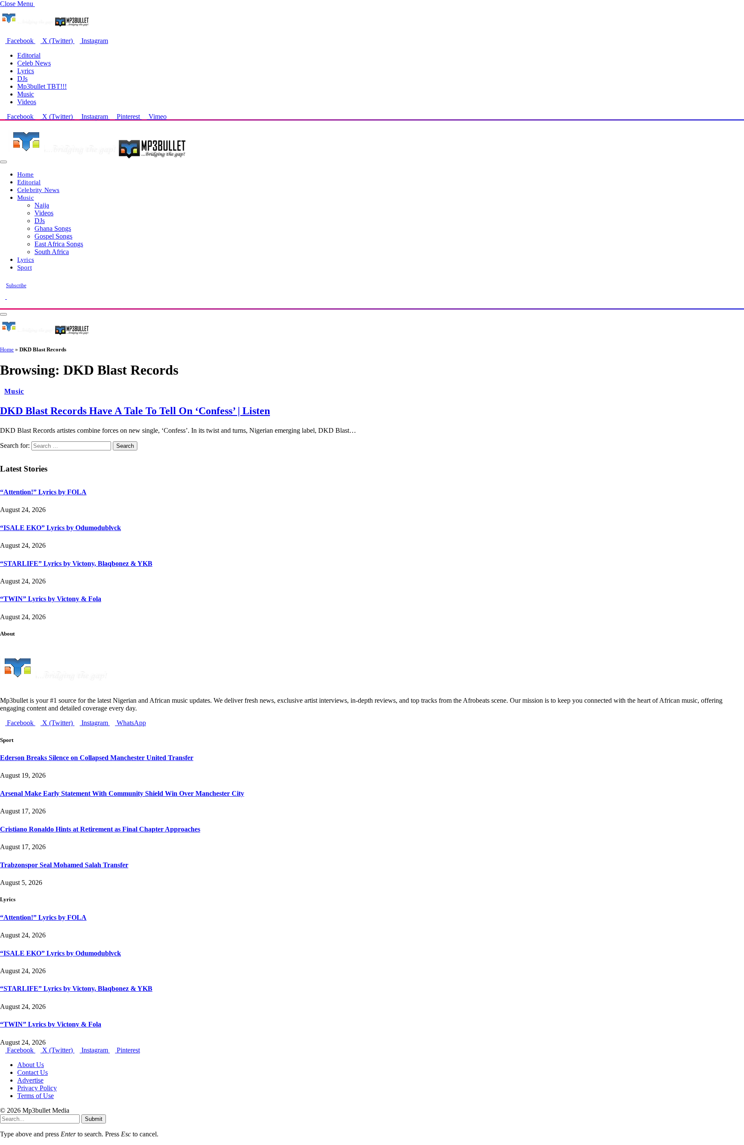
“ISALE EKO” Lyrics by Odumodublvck (60, 527)
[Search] (2, 304)
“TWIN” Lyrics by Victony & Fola (50, 598)
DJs (22, 78)
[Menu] (3, 162)
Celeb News (34, 63)
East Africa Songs (58, 244)
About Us (30, 1064)
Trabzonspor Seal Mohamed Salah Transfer (64, 865)
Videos (26, 102)
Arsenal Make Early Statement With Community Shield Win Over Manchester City (122, 793)
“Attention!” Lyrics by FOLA (43, 492)
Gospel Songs (53, 236)
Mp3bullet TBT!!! (42, 86)
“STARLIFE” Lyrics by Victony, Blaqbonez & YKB (76, 563)
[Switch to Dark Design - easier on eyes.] (3, 296)
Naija (41, 205)
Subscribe (16, 285)
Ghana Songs (52, 228)
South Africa (51, 251)
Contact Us (32, 1072)
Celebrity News (38, 189)
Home (25, 174)
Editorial (28, 55)
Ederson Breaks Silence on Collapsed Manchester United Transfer (96, 757)
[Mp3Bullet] (97, 159)
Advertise (30, 1080)
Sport (24, 267)
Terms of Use (35, 1095)
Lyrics (25, 70)
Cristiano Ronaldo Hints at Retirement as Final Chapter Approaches (100, 829)
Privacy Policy (37, 1088)
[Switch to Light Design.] (9, 296)
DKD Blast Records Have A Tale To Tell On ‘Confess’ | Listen (135, 410)
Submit (93, 1119)
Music (25, 94)
